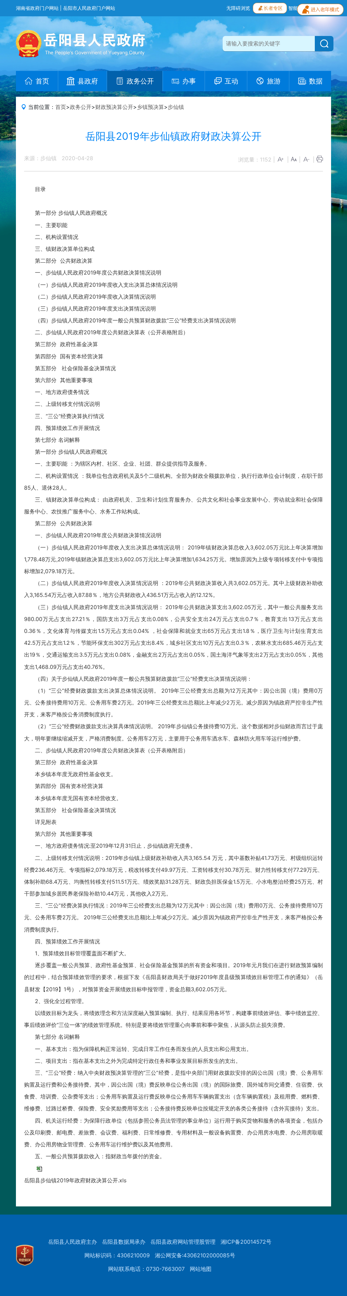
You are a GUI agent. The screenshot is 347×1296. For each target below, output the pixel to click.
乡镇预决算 (150, 107)
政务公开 (80, 107)
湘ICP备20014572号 (246, 1241)
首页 (60, 107)
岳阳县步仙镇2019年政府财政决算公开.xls (75, 1180)
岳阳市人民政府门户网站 (89, 8)
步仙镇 (176, 107)
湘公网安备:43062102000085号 (195, 1255)
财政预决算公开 (114, 107)
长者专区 (273, 8)
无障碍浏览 (238, 8)
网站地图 (200, 1268)
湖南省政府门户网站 (37, 8)
